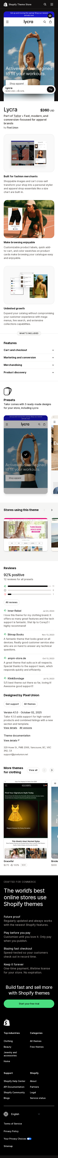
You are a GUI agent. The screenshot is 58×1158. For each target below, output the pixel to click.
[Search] (45, 4)
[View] (26, 535)
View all (33, 770)
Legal (33, 1092)
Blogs (7, 1098)
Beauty (7, 1046)
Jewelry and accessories (10, 1054)
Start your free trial (29, 1003)
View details (10, 728)
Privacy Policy (11, 1131)
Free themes (37, 1046)
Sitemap (8, 1146)
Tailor (17, 115)
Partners (34, 1087)
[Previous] (44, 510)
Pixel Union (12, 127)
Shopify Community (14, 1092)
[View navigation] (51, 4)
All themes (30, 704)
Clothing (8, 1041)
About (33, 1081)
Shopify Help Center (14, 1081)
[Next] (51, 510)
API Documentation (14, 1087)
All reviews (11, 602)
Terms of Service (13, 1123)
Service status (38, 1098)
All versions (26, 728)
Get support (12, 704)
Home (7, 1061)
